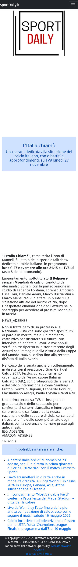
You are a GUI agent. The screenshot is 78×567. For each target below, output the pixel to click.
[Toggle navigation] (73, 4)
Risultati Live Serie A (39, 554)
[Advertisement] (39, 94)
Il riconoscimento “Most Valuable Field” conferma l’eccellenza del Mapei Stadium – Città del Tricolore (40, 498)
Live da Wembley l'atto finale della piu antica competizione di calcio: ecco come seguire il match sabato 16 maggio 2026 (39, 511)
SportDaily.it (9, 4)
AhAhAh (39, 550)
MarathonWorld (61, 546)
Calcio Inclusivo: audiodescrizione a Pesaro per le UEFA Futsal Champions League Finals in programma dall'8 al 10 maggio (41, 524)
